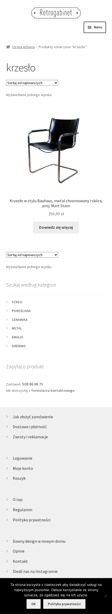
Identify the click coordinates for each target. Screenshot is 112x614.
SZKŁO (17, 302)
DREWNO (19, 346)
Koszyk (19, 478)
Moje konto (23, 468)
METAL (17, 328)
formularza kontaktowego (52, 390)
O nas (18, 499)
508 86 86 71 (32, 384)
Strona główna (23, 47)
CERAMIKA (20, 319)
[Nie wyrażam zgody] (105, 596)
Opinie (18, 551)
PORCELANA (21, 310)
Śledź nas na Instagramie (35, 571)
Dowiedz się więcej (56, 227)
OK (33, 604)
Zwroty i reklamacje (30, 436)
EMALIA (17, 337)
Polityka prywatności (32, 519)
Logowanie (22, 458)
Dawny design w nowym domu (39, 541)
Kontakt (20, 561)
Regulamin (22, 509)
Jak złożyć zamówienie (33, 416)
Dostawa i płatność (30, 426)
